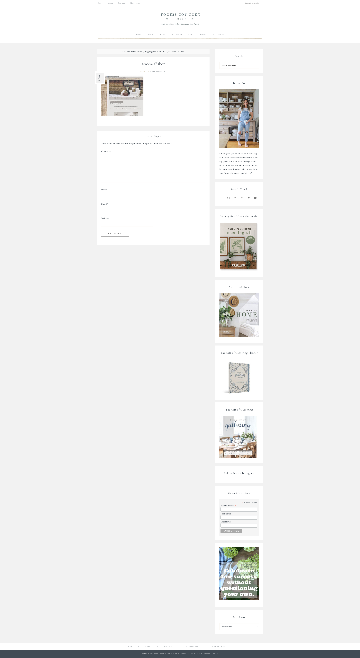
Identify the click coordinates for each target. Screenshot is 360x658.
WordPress (205, 654)
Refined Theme (167, 654)
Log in (215, 654)
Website (105, 218)
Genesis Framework (188, 654)
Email (104, 204)
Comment (107, 151)
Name (105, 189)
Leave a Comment (158, 71)
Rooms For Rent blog (180, 18)
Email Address (228, 505)
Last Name (225, 522)
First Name (225, 514)
